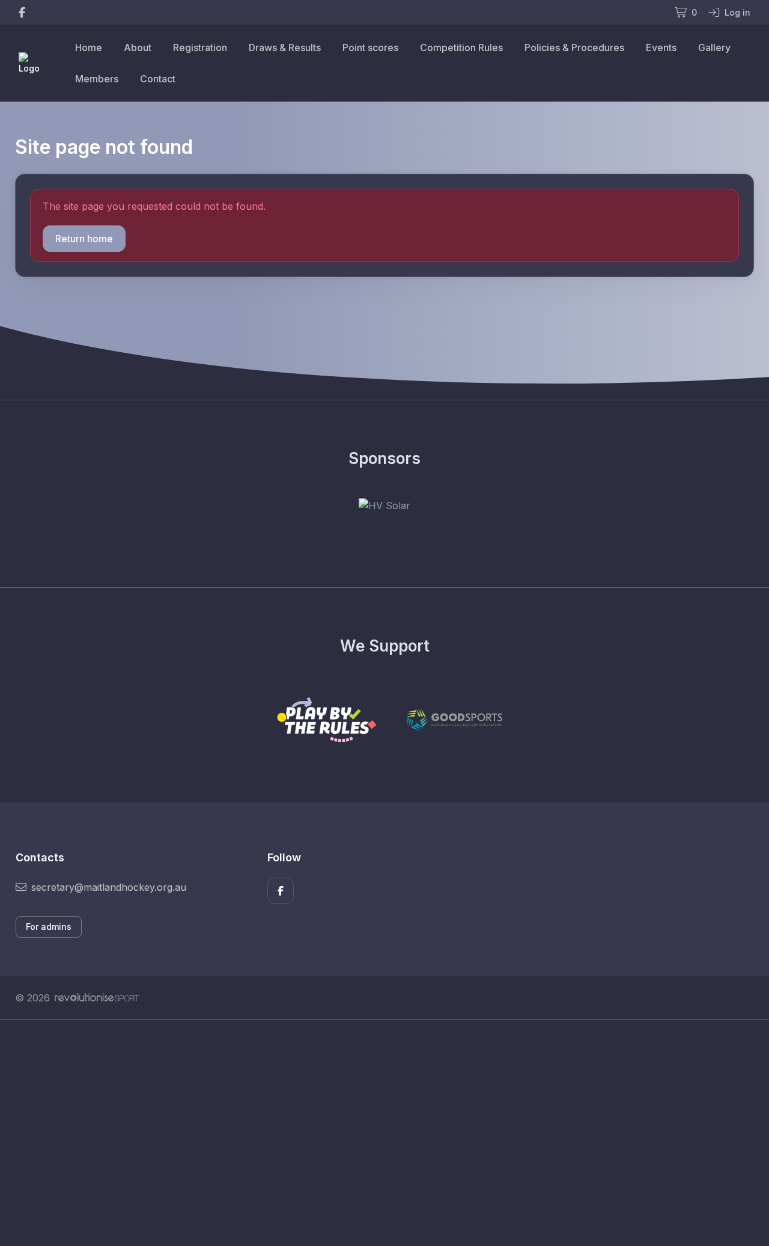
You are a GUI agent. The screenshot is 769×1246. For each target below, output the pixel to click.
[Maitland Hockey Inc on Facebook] (22, 12)
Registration (200, 47)
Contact (157, 79)
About (137, 47)
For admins (48, 926)
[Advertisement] (375, 1133)
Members (96, 79)
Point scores (370, 47)
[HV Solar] (384, 505)
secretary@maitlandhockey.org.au (108, 887)
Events (661, 47)
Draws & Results (285, 47)
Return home (84, 239)
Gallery (714, 47)
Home (88, 47)
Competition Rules (461, 47)
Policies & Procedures (574, 47)
